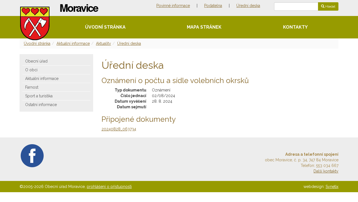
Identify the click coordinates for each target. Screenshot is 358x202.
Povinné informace (173, 5)
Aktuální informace (73, 43)
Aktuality (103, 43)
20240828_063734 (119, 129)
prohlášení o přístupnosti (109, 186)
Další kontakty (326, 171)
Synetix (332, 186)
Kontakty (295, 27)
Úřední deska (248, 5)
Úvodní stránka (105, 27)
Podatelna (213, 5)
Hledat (329, 6)
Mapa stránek (204, 27)
